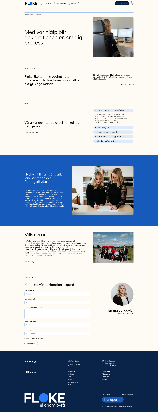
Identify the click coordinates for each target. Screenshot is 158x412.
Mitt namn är (29, 290)
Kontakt (30, 362)
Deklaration (71, 385)
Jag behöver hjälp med (33, 308)
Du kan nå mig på (31, 321)
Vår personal (61, 3)
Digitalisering (106, 371)
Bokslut (70, 379)
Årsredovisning (73, 382)
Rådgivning (106, 374)
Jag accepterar (35, 338)
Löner (69, 377)
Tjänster (46, 3)
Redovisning (72, 371)
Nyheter (74, 3)
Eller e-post (29, 330)
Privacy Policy (106, 394)
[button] (131, 3)
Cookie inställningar (127, 394)
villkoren (41, 338)
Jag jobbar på (30, 299)
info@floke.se (74, 361)
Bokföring (71, 374)
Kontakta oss (29, 132)
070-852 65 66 (75, 365)
